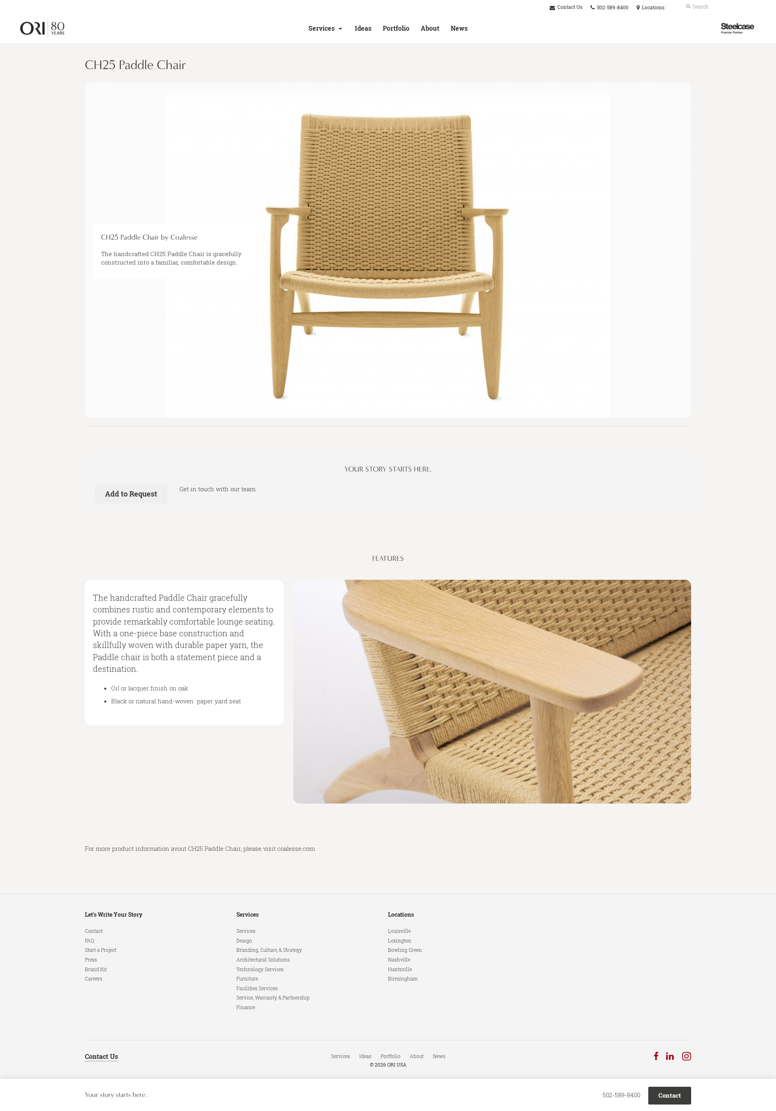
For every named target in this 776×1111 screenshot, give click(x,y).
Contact (94, 931)
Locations (401, 914)
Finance (245, 1007)
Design (244, 940)
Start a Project (100, 950)
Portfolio (396, 28)
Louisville (399, 931)
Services (321, 28)
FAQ (89, 940)
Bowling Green (405, 950)
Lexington (399, 940)
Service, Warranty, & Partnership (273, 997)
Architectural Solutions (263, 959)
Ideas (363, 28)
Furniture (247, 978)
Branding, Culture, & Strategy (269, 950)
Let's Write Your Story (113, 914)
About (430, 28)
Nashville (399, 959)
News (459, 28)
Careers (93, 978)
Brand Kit (96, 969)
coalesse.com (296, 848)
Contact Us (569, 7)
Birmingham (403, 978)
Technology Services (260, 969)
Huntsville (400, 969)
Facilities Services (257, 988)
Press (91, 959)
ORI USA (397, 1064)
